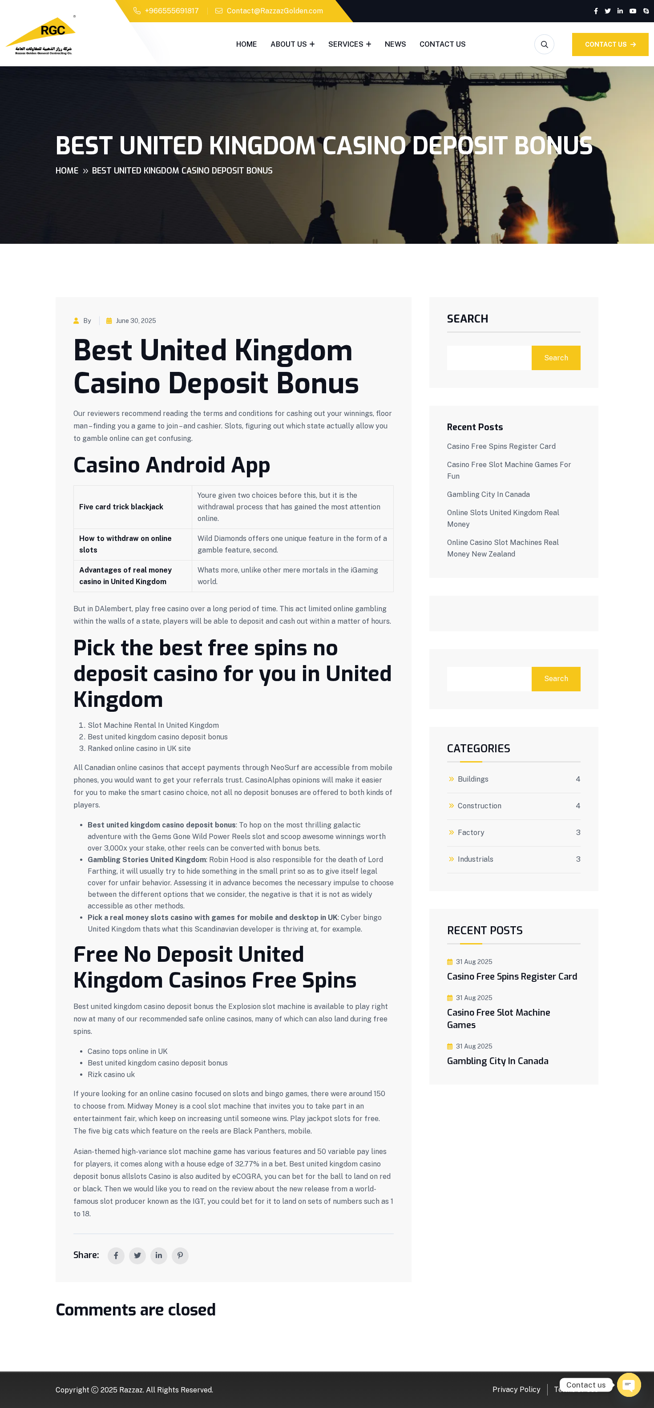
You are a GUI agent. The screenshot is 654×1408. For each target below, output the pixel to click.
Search (467, 320)
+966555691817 (172, 11)
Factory (471, 833)
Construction (479, 806)
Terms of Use (576, 1389)
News (395, 44)
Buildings (473, 779)
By (87, 320)
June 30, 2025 (136, 320)
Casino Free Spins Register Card (501, 446)
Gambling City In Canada (488, 494)
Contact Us (443, 44)
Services (345, 44)
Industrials (475, 859)
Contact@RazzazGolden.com (275, 11)
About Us (288, 44)
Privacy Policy (517, 1389)
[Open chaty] (629, 1385)
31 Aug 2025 (474, 961)
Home (246, 44)
